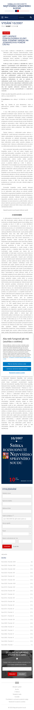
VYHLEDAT (7, 546)
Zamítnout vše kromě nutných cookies (17, 369)
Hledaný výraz (6, 493)
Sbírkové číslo (6, 508)
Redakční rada (17, 694)
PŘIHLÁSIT (12, 674)
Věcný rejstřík (6, 523)
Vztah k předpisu (8, 515)
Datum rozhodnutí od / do (10, 538)
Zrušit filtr (16, 546)
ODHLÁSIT (22, 674)
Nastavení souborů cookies (17, 701)
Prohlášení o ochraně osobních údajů (17, 699)
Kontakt (17, 697)
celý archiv (4, 554)
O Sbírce (17, 692)
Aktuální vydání (17, 687)
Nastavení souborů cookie (17, 372)
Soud (4, 531)
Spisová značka (7, 501)
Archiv (17, 689)
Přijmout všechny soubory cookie (17, 364)
